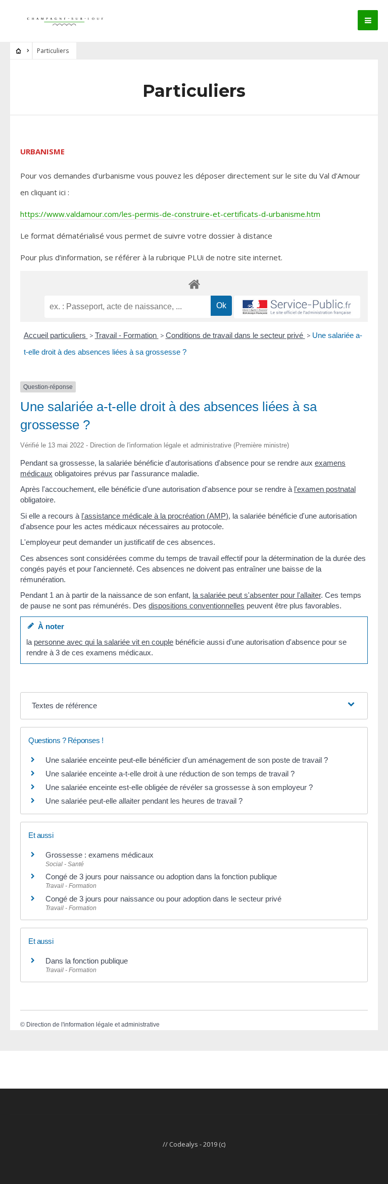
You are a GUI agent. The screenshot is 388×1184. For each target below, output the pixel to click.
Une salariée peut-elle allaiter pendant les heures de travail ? (144, 801)
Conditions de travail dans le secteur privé (235, 335)
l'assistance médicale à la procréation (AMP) (154, 516)
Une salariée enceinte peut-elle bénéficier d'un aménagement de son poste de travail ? (186, 760)
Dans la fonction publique (86, 960)
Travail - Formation (127, 335)
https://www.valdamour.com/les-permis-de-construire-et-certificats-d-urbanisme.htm (170, 214)
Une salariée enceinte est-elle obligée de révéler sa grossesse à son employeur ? (179, 787)
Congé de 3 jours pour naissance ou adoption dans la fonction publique (161, 876)
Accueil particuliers (56, 335)
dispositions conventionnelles (197, 605)
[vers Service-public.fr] (297, 307)
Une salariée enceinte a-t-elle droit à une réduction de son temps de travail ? (170, 773)
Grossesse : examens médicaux (99, 855)
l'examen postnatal (325, 489)
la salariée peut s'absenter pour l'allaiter (256, 595)
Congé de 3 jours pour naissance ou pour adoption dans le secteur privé (163, 898)
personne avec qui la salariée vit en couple (103, 642)
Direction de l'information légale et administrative (93, 1024)
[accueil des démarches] (194, 283)
